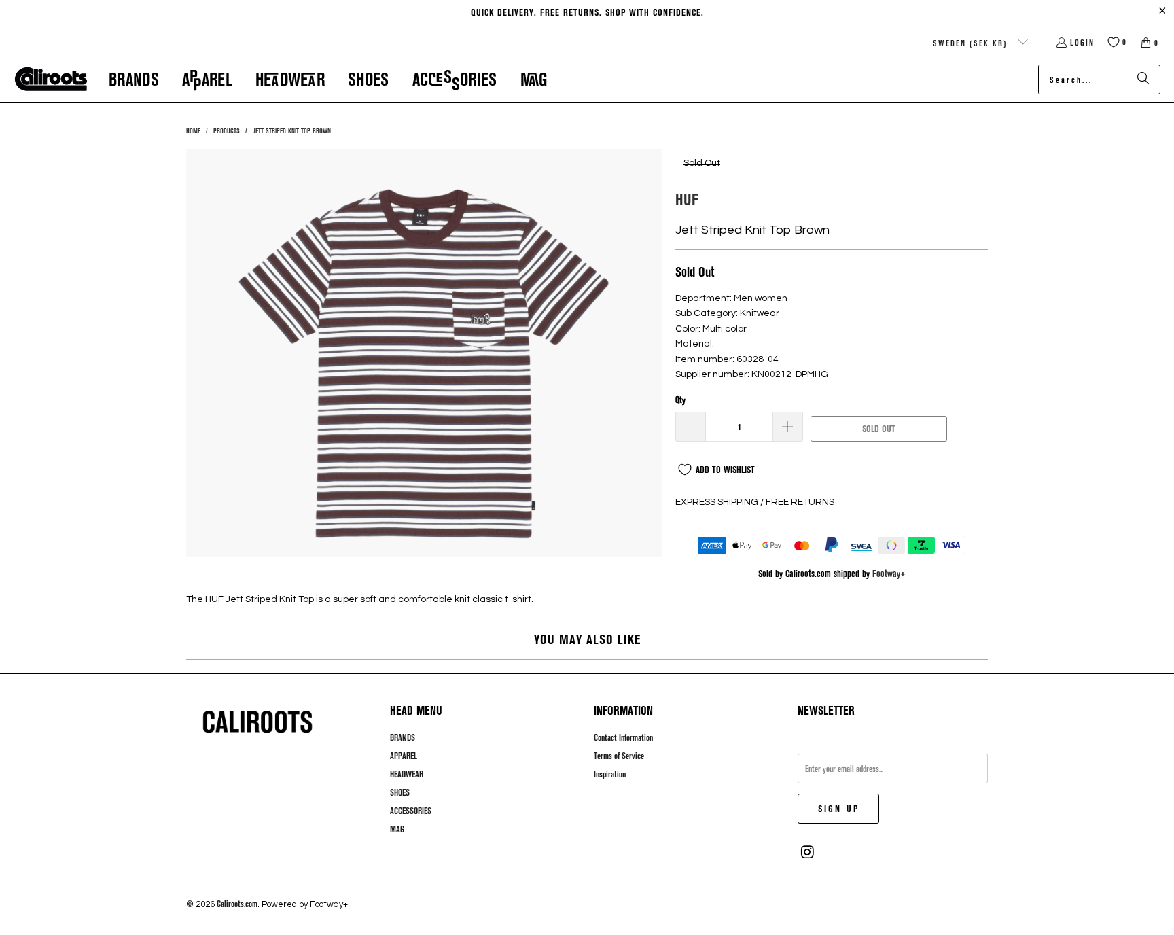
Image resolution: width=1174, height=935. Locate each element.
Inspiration (610, 774)
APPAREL (403, 755)
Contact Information (623, 737)
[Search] (1143, 79)
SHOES (400, 792)
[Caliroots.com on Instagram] (808, 852)
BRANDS (402, 737)
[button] (134, 79)
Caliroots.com (237, 903)
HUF (686, 199)
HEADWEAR (406, 774)
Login (1082, 42)
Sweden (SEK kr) (972, 43)
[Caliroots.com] (51, 79)
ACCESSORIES (410, 810)
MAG (397, 829)
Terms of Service (619, 755)
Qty (680, 399)
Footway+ (889, 573)
